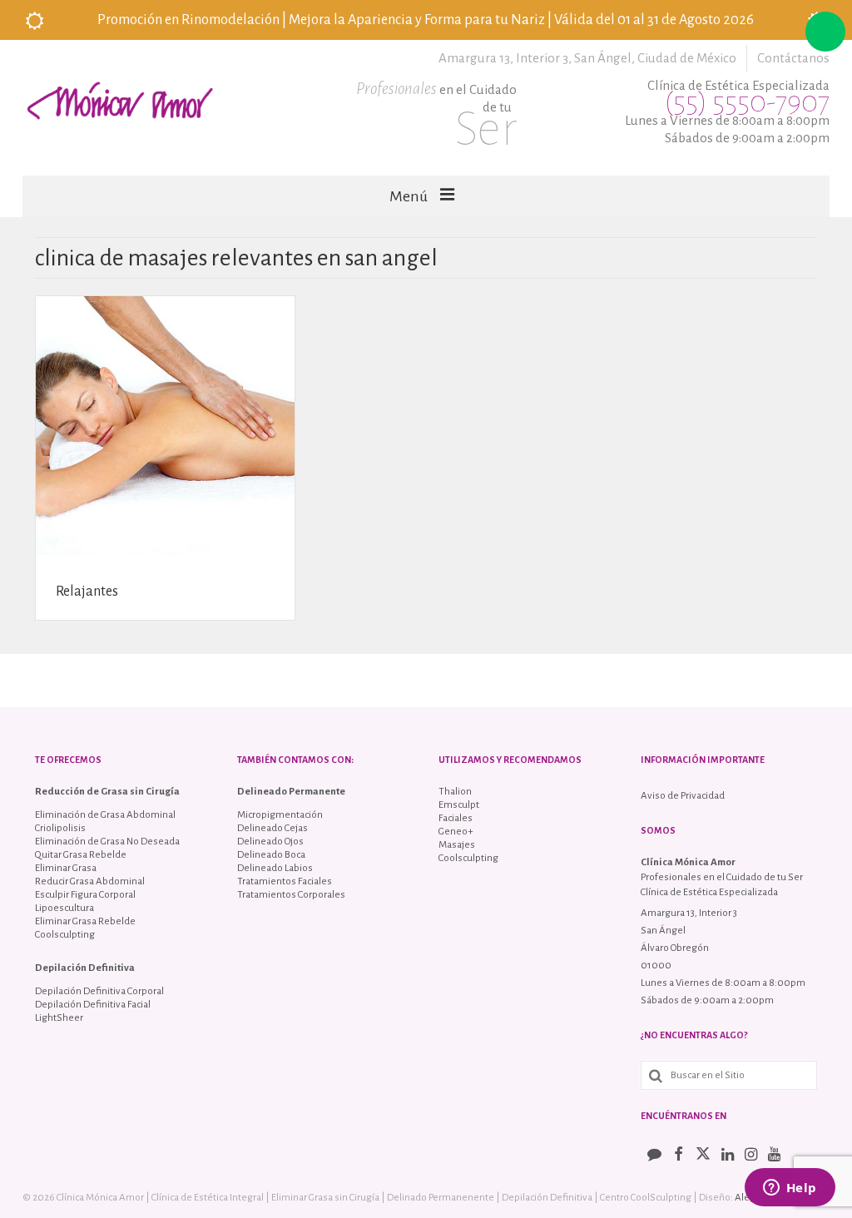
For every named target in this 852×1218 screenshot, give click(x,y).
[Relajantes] (165, 425)
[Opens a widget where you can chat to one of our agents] (789, 1189)
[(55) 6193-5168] (825, 32)
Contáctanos (793, 58)
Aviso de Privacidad (683, 795)
